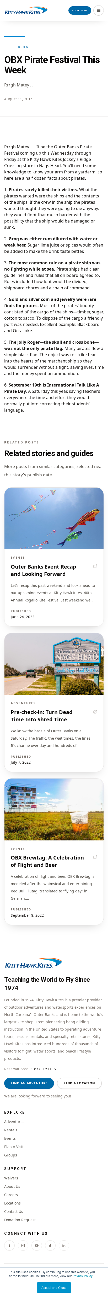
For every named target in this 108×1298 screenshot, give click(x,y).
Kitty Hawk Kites (46, 159)
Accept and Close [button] (54, 1287)
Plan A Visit (14, 1146)
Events (10, 1138)
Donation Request (20, 1219)
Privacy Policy (82, 1275)
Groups (10, 1155)
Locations (12, 1203)
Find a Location (79, 1083)
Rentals (10, 1129)
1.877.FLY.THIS (43, 1068)
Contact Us (13, 1211)
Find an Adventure (29, 1083)
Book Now (80, 10)
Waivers (11, 1178)
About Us (12, 1186)
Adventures (14, 1121)
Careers (11, 1194)
